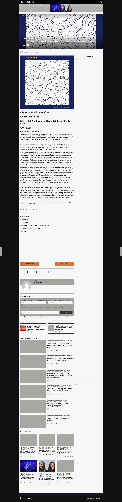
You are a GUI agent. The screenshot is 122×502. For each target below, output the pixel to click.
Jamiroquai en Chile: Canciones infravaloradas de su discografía (47, 450)
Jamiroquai (41, 448)
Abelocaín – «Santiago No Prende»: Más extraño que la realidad (60, 390)
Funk (52, 447)
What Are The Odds (51, 341)
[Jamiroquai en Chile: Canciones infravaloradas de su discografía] (47, 440)
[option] (24, 8)
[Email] (29, 498)
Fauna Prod (64, 415)
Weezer (66, 401)
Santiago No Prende (58, 386)
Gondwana (41, 476)
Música (53, 2)
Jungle (69, 415)
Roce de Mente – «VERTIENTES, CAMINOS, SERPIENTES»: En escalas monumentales (60, 376)
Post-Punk (69, 355)
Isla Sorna (32, 272)
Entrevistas (62, 2)
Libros (80, 2)
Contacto (87, 2)
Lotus (46, 448)
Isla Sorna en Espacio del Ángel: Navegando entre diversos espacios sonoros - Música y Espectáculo (46, 317)
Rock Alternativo (26, 274)
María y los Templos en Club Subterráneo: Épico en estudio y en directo (28, 478)
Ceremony (63, 355)
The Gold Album (60, 401)
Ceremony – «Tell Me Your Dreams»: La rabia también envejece (60, 360)
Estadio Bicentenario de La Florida (45, 475)
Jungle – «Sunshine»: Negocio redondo (58, 420)
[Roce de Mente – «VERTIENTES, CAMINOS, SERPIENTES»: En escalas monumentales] (33, 376)
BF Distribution (31, 447)
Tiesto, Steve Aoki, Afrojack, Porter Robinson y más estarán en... (36, 328)
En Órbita (59, 474)
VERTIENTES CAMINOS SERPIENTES (62, 371)
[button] (92, 2)
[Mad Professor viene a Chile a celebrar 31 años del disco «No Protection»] (65, 466)
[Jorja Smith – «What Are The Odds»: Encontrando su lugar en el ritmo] (33, 346)
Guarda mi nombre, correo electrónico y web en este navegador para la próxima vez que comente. (46, 307)
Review (67, 272)
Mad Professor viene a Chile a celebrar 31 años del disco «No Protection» (65, 478)
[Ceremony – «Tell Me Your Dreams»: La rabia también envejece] (33, 361)
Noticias (46, 2)
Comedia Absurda (27, 448)
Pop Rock (69, 385)
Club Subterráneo (24, 474)
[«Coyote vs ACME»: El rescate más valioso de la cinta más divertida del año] (28, 440)
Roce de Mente (50, 371)
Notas (70, 2)
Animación (25, 447)
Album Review (28, 38)
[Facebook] (20, 498)
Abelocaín (56, 385)
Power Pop (50, 386)
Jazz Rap (63, 370)
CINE (21, 448)
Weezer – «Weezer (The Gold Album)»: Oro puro (57, 405)
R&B (71, 340)
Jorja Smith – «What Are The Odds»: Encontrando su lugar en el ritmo (60, 346)
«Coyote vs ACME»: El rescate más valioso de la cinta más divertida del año (27, 453)
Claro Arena (47, 447)
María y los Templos (25, 475)
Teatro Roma (60, 475)
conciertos (65, 473)
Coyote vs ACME (24, 449)
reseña (61, 272)
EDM (62, 340)
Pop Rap (68, 370)
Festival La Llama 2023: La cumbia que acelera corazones (64, 327)
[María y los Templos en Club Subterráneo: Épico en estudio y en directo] (28, 466)
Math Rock (53, 272)
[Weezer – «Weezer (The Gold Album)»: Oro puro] (33, 406)
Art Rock (24, 272)
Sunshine (49, 416)
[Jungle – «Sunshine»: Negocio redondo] (33, 421)
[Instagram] (23, 498)
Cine (74, 2)
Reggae (50, 476)
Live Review (41, 447)
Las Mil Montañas (43, 272)
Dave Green (30, 449)
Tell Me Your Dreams (52, 356)
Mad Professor (66, 474)
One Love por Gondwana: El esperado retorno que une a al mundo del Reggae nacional (46, 479)
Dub (69, 473)
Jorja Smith (66, 340)
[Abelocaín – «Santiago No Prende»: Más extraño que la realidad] (33, 391)
